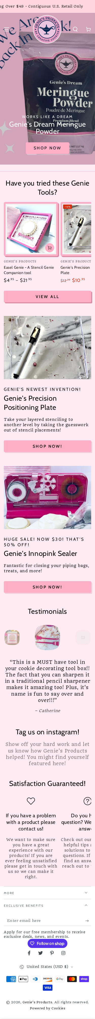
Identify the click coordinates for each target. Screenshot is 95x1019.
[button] (75, 29)
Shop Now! (47, 446)
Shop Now (48, 148)
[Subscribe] (88, 920)
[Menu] (6, 29)
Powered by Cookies (47, 1008)
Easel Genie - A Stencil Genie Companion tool (29, 270)
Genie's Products (37, 1002)
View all (48, 296)
